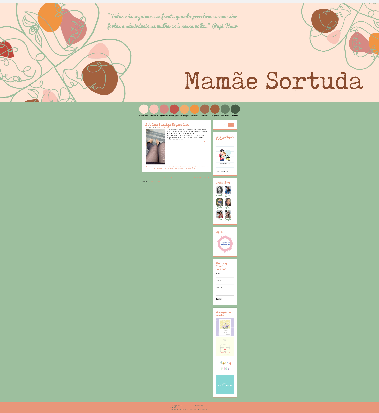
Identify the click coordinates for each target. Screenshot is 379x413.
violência (182, 168)
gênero (189, 167)
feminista (183, 167)
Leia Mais (204, 142)
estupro (170, 167)
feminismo (176, 167)
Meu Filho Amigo (162, 168)
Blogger (205, 406)
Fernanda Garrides (163, 127)
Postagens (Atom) (154, 181)
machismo (153, 168)
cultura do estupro (150, 167)
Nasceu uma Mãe (173, 168)
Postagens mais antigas (202, 177)
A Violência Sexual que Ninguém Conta (167, 124)
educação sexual (162, 167)
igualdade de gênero (198, 167)
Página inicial (168, 177)
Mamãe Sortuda (188, 406)
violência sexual (190, 168)
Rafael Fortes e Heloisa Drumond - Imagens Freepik (193, 408)
